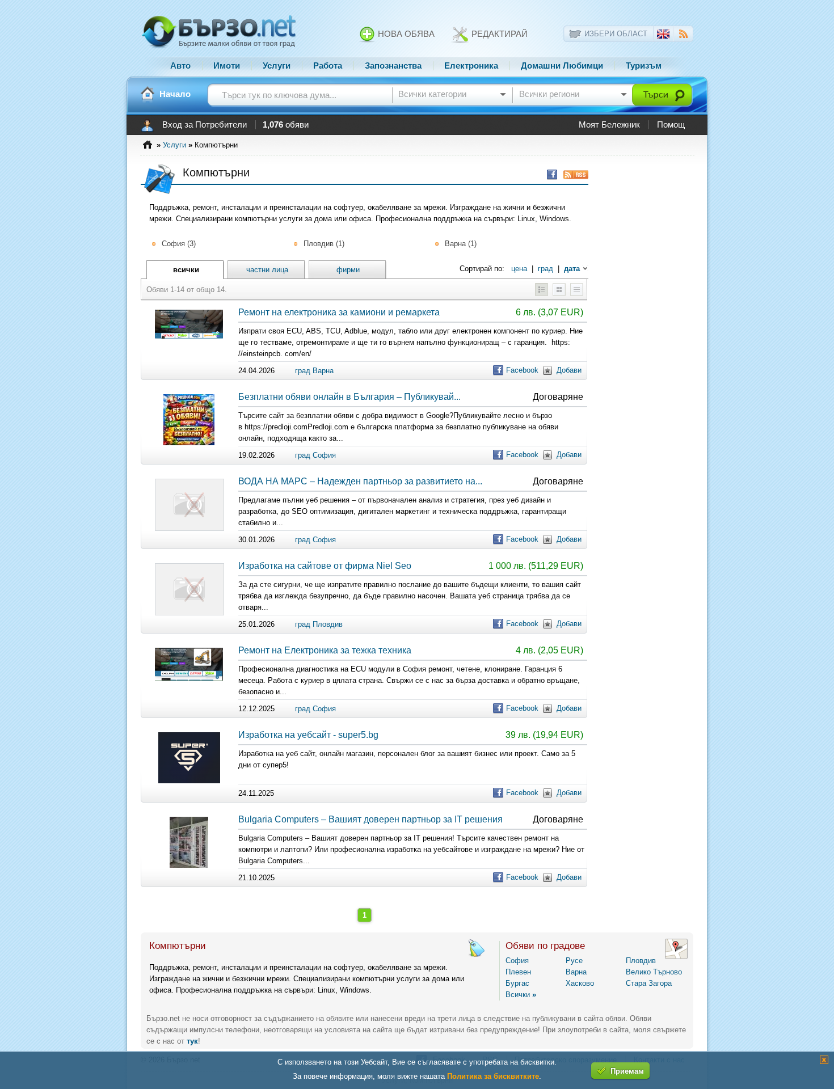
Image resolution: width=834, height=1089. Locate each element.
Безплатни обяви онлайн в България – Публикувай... (349, 397)
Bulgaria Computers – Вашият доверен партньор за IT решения (370, 819)
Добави (569, 370)
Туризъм (644, 65)
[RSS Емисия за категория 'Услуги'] (573, 174)
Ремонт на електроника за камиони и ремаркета (339, 312)
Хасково (580, 983)
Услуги (276, 65)
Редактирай (498, 34)
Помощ (671, 124)
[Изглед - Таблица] (541, 293)
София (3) (179, 243)
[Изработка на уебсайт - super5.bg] (189, 780)
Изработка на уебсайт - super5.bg (308, 735)
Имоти (226, 65)
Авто (180, 65)
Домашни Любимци (562, 65)
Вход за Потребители (204, 124)
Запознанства (393, 65)
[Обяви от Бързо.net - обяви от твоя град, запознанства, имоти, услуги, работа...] (219, 47)
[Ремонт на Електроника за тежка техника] (189, 678)
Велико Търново (654, 972)
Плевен (518, 972)
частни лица (267, 269)
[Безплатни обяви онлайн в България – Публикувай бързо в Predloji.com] (188, 442)
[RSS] (683, 35)
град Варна (314, 370)
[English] (663, 36)
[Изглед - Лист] (576, 293)
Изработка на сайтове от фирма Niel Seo (324, 566)
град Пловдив (319, 624)
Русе (574, 960)
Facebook (522, 370)
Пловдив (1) (324, 243)
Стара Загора (649, 983)
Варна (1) (461, 243)
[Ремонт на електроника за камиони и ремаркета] (189, 336)
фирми (348, 269)
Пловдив (641, 960)
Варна (576, 972)
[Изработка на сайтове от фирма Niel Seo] (189, 613)
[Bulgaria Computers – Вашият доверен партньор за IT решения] (189, 865)
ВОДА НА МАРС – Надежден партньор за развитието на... (360, 481)
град (545, 268)
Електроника (471, 65)
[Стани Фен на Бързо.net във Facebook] (549, 174)
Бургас (517, 983)
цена (519, 268)
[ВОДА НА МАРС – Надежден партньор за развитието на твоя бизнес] (189, 528)
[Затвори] (824, 1061)
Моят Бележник (609, 124)
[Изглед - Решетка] (559, 293)
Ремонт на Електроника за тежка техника (324, 650)
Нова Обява (405, 34)
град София (315, 455)
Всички (521, 994)
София (517, 960)
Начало (175, 94)
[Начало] (147, 94)
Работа (327, 65)
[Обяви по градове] (676, 956)
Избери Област (615, 33)
